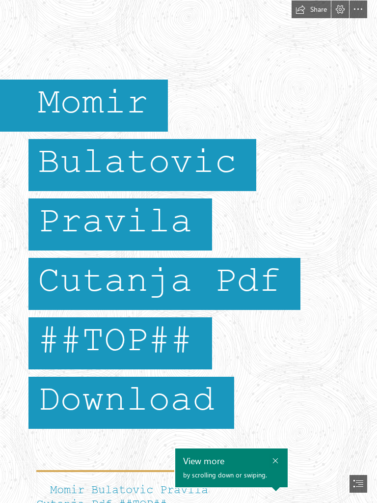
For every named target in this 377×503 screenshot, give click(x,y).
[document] (188, 251)
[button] (311, 9)
